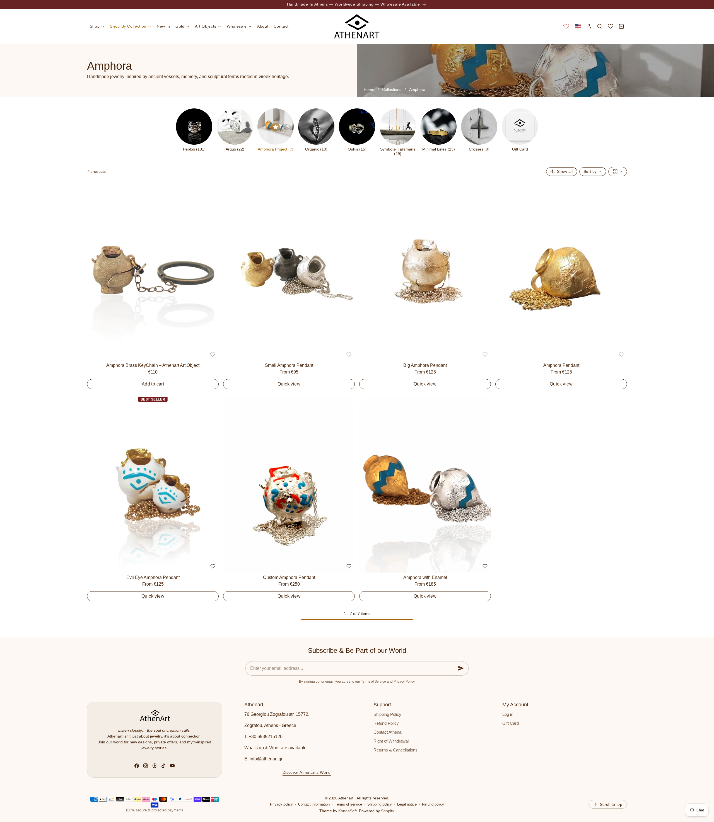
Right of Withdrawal (391, 741)
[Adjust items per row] (617, 171)
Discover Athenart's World (307, 772)
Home (369, 89)
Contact (281, 26)
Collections (391, 89)
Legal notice (407, 804)
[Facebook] (136, 765)
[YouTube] (172, 765)
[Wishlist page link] (566, 26)
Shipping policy (379, 804)
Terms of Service (373, 681)
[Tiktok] (163, 765)
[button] (577, 26)
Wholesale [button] (237, 26)
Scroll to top (611, 804)
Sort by (590, 171)
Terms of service (348, 804)
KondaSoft (347, 811)
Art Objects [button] (205, 26)
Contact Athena (387, 732)
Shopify (387, 811)
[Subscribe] (461, 668)
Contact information (314, 804)
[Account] (588, 26)
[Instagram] (145, 765)
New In (163, 26)
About (262, 26)
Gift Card (510, 723)
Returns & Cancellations (395, 750)
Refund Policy (386, 723)
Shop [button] (95, 26)
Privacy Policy (404, 681)
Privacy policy (281, 804)
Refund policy (433, 804)
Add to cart (153, 384)
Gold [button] (180, 26)
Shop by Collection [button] (128, 26)
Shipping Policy (387, 714)
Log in (507, 714)
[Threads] (154, 765)
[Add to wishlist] (212, 354)
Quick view (289, 384)
